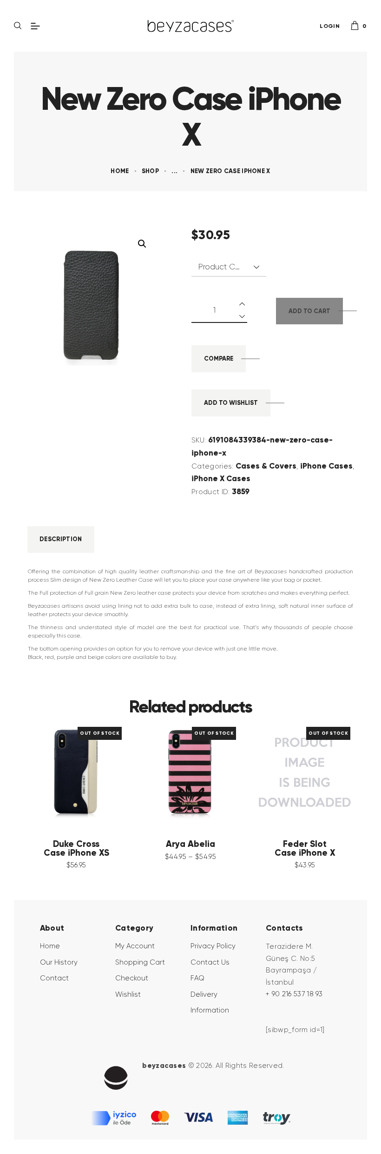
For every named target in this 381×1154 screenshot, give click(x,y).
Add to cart (309, 311)
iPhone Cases (326, 466)
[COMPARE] (90, 772)
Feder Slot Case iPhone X (305, 849)
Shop (150, 171)
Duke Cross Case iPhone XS (76, 849)
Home (120, 171)
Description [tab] (60, 539)
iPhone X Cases (220, 478)
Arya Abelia (190, 844)
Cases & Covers (266, 466)
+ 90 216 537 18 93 (294, 994)
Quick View (62, 772)
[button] (142, 243)
